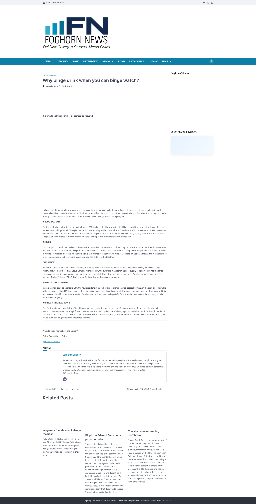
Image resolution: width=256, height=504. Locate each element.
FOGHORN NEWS (108, 500)
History (121, 61)
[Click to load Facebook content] (192, 145)
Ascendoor (144, 500)
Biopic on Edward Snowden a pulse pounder (103, 437)
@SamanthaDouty (51, 341)
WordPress (167, 500)
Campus (48, 61)
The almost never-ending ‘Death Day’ (143, 433)
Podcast (153, 61)
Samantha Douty (51, 86)
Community (62, 61)
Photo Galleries (137, 61)
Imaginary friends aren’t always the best (62, 432)
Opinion (106, 61)
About (165, 61)
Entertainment (90, 61)
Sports (75, 61)
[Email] (65, 379)
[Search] (211, 61)
